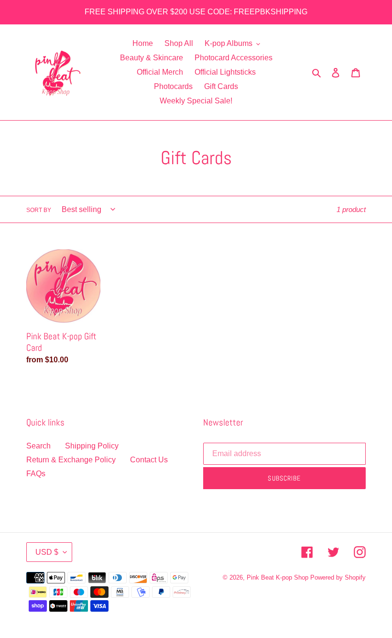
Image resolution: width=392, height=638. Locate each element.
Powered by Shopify (338, 577)
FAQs (35, 474)
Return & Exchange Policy (71, 460)
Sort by (38, 210)
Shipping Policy (92, 446)
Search (38, 446)
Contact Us (149, 460)
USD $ (46, 552)
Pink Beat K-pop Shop (277, 577)
